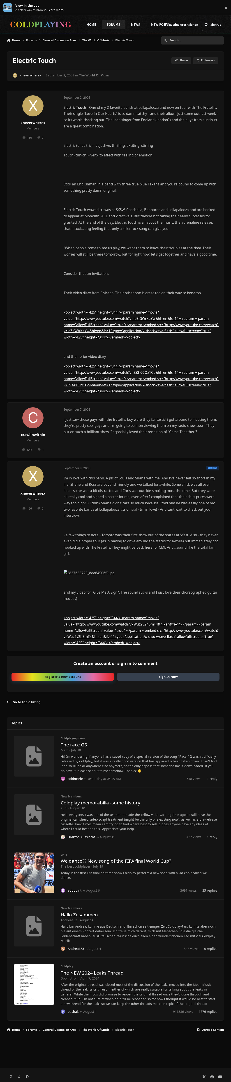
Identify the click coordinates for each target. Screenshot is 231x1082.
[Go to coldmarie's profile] (63, 779)
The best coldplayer (75, 866)
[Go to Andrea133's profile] (63, 948)
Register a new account (63, 677)
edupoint (74, 890)
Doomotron (69, 978)
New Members (71, 796)
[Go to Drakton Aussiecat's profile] (63, 837)
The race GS (74, 744)
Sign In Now (168, 677)
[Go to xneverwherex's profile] (15, 75)
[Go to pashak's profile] (63, 1011)
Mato (64, 750)
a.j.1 (64, 808)
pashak (73, 1011)
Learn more (8, 8)
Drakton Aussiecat (81, 837)
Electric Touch (75, 107)
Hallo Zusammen (79, 914)
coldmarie (75, 779)
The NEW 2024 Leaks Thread (92, 973)
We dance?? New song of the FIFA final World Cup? (116, 861)
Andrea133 (69, 920)
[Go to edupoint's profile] (63, 890)
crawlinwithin (33, 434)
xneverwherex (30, 75)
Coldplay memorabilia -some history (100, 802)
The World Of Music (94, 75)
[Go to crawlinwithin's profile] (33, 417)
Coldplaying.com (73, 738)
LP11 (64, 855)
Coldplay (67, 966)
